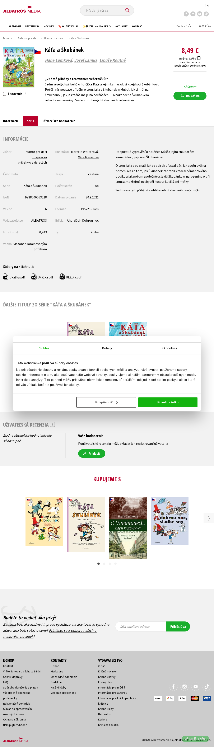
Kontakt (137, 26)
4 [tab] (115, 564)
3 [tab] (110, 564)
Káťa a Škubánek (35, 186)
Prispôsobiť (104, 402)
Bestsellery (32, 26)
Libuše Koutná (112, 60)
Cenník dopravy (13, 677)
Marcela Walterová (84, 152)
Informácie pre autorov (112, 693)
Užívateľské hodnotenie (58, 121)
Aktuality (121, 26)
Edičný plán (105, 682)
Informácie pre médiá (111, 687)
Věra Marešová (88, 157)
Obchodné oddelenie (64, 677)
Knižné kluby (58, 687)
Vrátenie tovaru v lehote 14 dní (22, 671)
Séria (30, 121)
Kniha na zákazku (108, 725)
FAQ (5, 682)
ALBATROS (39, 220)
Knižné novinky (107, 671)
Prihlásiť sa (178, 626)
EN (207, 6)
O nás (101, 666)
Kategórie (14, 26)
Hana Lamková (58, 60)
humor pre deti (36, 152)
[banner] (22, 7)
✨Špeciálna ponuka (96, 26)
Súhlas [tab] (44, 348)
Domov (7, 38)
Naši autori (104, 714)
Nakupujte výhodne (15, 725)
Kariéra (102, 719)
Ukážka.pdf (14, 277)
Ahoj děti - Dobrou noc (83, 220)
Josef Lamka (85, 60)
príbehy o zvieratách (32, 162)
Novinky (48, 26)
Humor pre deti (53, 38)
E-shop (55, 666)
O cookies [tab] (169, 348)
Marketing (57, 671)
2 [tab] (104, 564)
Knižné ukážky (107, 677)
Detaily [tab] (107, 348)
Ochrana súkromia (14, 719)
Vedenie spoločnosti (63, 693)
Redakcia (56, 682)
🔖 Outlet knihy (68, 26)
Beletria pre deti (28, 38)
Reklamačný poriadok (16, 703)
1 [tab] (98, 564)
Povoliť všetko (167, 402)
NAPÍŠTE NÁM (197, 739)
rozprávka (39, 157)
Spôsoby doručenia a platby (20, 687)
